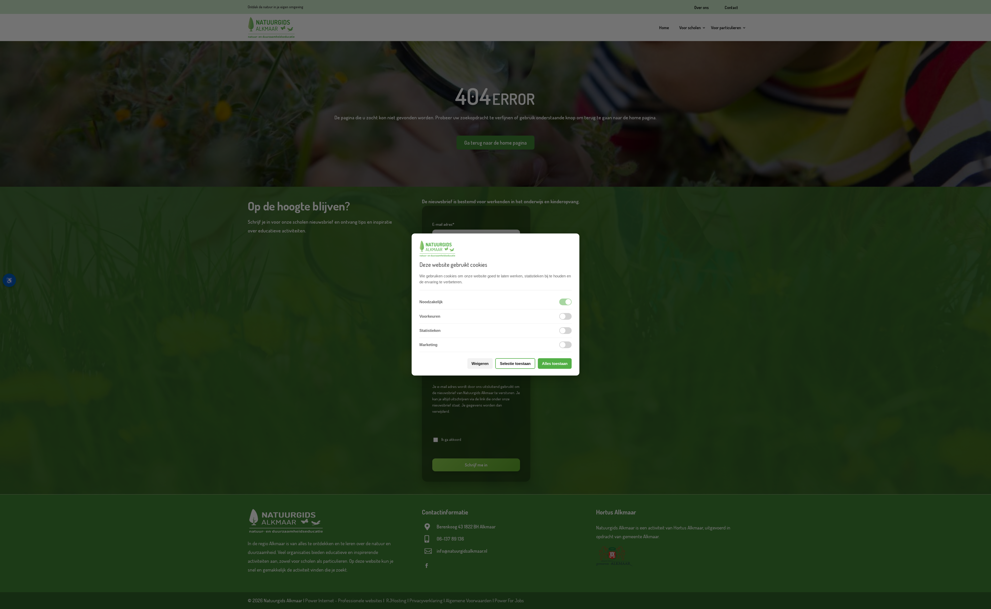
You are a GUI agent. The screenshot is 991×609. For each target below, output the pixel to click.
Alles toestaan (555, 363)
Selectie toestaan (515, 363)
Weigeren (480, 363)
